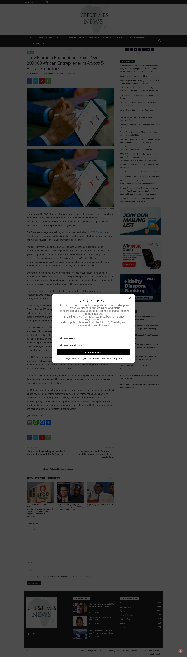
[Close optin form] (131, 298)
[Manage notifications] (180, 651)
